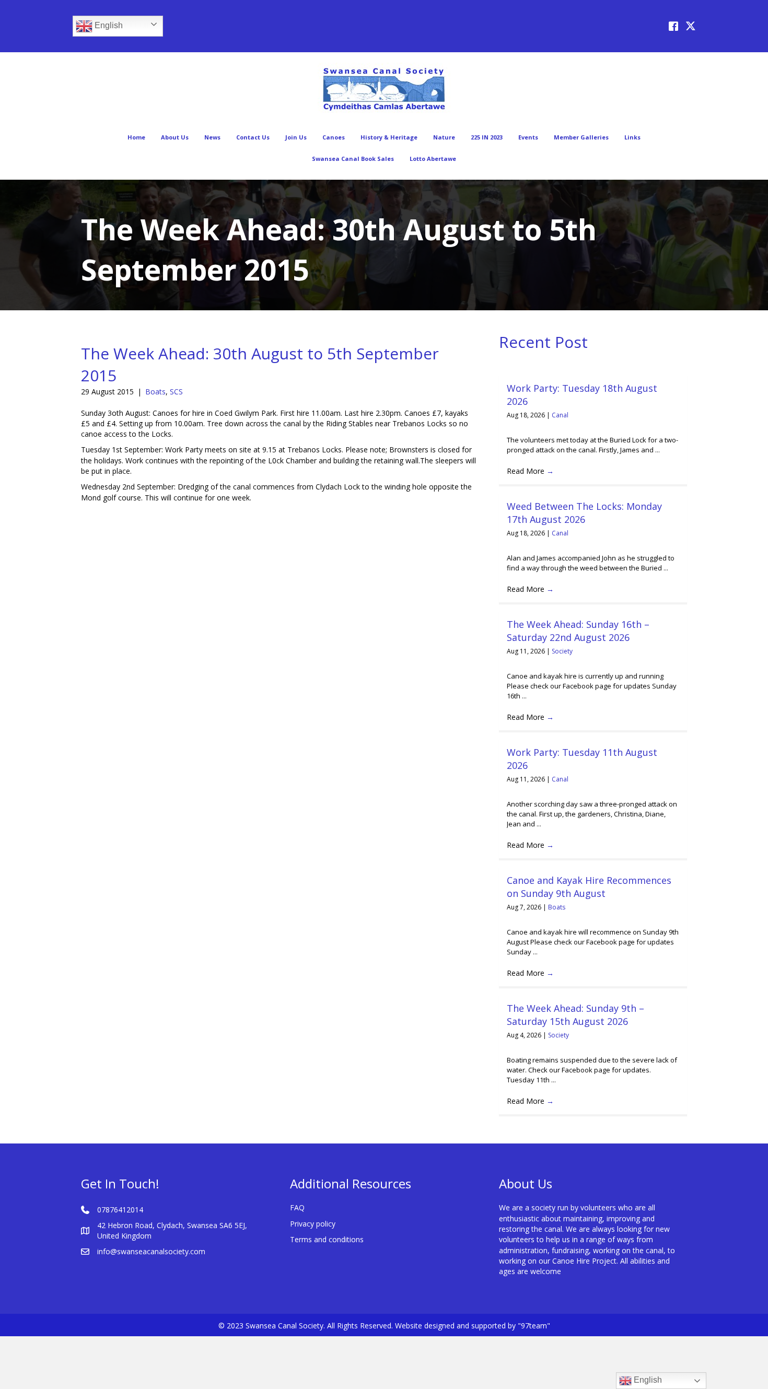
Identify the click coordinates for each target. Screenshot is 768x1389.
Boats (155, 391)
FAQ (297, 1207)
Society (562, 651)
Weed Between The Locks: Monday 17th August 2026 (584, 513)
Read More (530, 471)
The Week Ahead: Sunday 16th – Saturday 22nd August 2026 (578, 631)
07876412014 (120, 1210)
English (107, 25)
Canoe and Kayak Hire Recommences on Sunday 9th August (589, 887)
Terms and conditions (327, 1239)
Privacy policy (312, 1224)
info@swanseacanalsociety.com (151, 1251)
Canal (560, 415)
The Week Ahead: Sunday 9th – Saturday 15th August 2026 (575, 1015)
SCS (176, 391)
